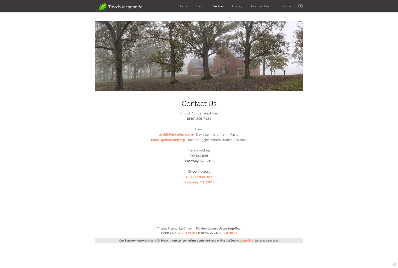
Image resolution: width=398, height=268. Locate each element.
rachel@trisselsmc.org (168, 140)
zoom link (246, 240)
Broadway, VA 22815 (199, 182)
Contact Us (230, 232)
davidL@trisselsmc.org (176, 134)
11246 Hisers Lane (199, 177)
